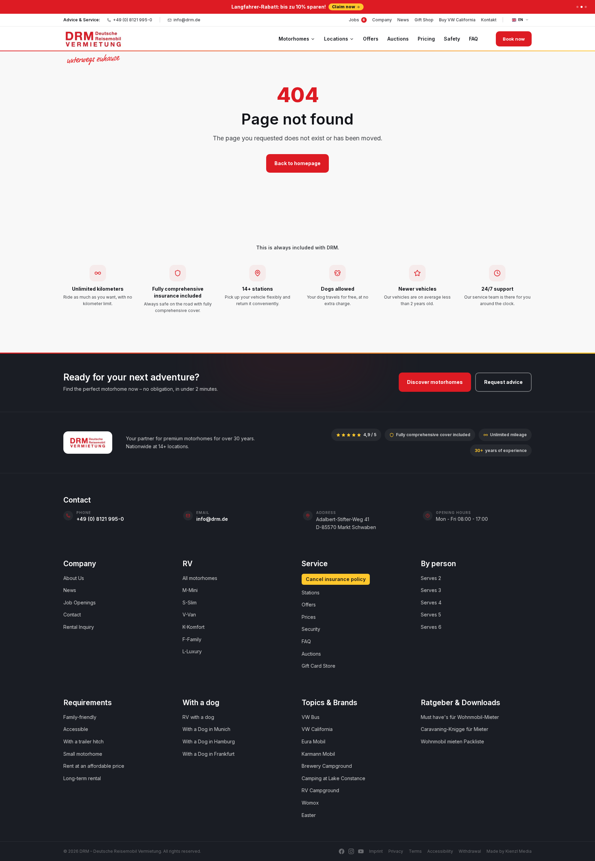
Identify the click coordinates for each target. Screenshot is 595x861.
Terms (415, 851)
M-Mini (190, 590)
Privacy (395, 851)
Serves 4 (431, 602)
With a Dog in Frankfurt (208, 754)
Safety (452, 39)
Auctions (398, 39)
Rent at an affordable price (93, 766)
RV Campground (320, 790)
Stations (311, 592)
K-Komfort (193, 627)
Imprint (376, 851)
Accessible (75, 729)
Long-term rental (82, 778)
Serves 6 (431, 627)
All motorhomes (199, 578)
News (403, 19)
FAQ (473, 39)
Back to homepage (297, 163)
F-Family (191, 639)
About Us (73, 578)
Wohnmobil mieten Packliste (452, 741)
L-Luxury (192, 651)
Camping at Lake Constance (333, 778)
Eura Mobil (313, 741)
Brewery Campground (327, 766)
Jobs (357, 19)
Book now (514, 39)
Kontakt (489, 19)
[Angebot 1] (577, 7)
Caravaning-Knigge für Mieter (454, 729)
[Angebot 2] (582, 7)
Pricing (426, 39)
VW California (317, 729)
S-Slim (189, 602)
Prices (309, 617)
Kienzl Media (518, 851)
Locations (336, 39)
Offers (370, 39)
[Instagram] (351, 851)
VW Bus (311, 717)
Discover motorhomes (435, 382)
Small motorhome (82, 754)
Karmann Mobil (318, 754)
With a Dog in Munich (206, 729)
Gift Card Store (318, 666)
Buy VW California (457, 19)
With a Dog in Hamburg (208, 741)
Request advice (503, 382)
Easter (309, 815)
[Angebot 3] (586, 7)
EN (520, 20)
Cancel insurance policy (336, 579)
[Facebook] (341, 851)
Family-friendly (79, 717)
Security (311, 629)
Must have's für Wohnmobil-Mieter (460, 717)
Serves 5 (431, 614)
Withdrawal (470, 851)
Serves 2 (431, 578)
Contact (72, 614)
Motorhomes (294, 39)
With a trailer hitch (83, 741)
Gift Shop (424, 19)
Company (382, 19)
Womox (310, 803)
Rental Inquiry (78, 627)
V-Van (189, 614)
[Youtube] (361, 851)
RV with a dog (198, 717)
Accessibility (440, 851)
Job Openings (79, 602)
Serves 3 (431, 590)
